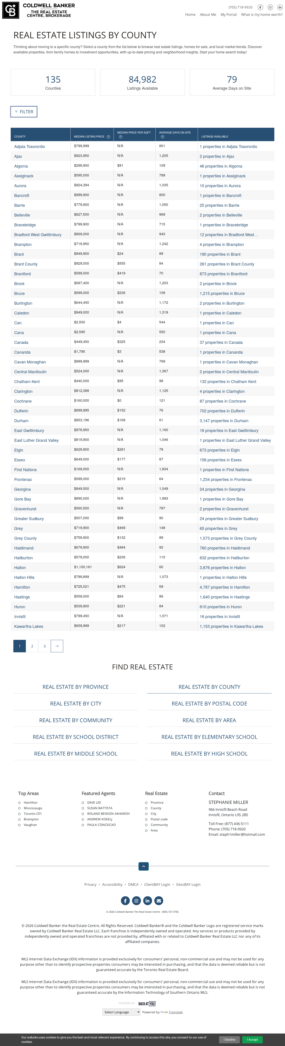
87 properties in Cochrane (223, 401)
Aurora (20, 185)
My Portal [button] (229, 14)
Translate (176, 1012)
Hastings (22, 597)
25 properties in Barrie (219, 205)
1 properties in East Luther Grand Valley (235, 440)
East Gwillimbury (29, 430)
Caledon (21, 313)
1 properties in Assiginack (223, 175)
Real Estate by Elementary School (209, 736)
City (153, 813)
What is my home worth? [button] (262, 14)
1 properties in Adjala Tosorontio (228, 146)
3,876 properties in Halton (223, 567)
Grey (18, 528)
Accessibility (112, 884)
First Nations (25, 469)
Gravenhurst (25, 508)
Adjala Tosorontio (29, 146)
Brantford (22, 273)
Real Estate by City (75, 703)
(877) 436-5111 (237, 823)
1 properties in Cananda (221, 352)
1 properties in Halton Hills (223, 577)
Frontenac (23, 479)
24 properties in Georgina (222, 489)
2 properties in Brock (218, 283)
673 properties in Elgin (220, 450)
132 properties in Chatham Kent (228, 381)
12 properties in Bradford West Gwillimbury (227, 234)
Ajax (18, 156)
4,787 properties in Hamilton (225, 587)
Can (18, 322)
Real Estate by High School (209, 753)
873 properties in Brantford (223, 273)
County (156, 808)
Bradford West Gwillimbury (37, 234)
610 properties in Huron (221, 606)
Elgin (18, 450)
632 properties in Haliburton (224, 557)
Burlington (23, 303)
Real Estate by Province (76, 686)
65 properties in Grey (218, 528)
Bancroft (21, 195)
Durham (21, 420)
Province (157, 802)
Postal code (159, 819)
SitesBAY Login (188, 884)
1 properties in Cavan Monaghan (229, 362)
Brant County (26, 264)
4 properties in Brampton (222, 244)
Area (154, 830)
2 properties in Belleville (221, 215)
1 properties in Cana (218, 332)
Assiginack (23, 175)
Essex (19, 459)
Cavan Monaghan (30, 362)
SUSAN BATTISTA (99, 808)
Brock (19, 283)
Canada (21, 342)
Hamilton (22, 587)
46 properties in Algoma (221, 166)
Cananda (22, 352)
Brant (19, 254)
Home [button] (190, 14)
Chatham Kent (27, 381)
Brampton (23, 244)
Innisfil (20, 616)
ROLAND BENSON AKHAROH (108, 813)
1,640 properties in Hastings (225, 597)
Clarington (23, 391)
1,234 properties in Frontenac (226, 479)
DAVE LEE (94, 802)
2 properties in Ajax (217, 156)
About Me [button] (208, 14)
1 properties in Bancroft (220, 195)
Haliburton (23, 557)
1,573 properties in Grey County (228, 538)
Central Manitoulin (30, 371)
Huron (19, 606)
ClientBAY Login (157, 884)
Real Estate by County (209, 686)
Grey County (25, 538)
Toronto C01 (33, 813)
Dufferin (21, 411)
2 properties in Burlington (222, 303)
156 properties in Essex (221, 459)
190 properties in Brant (220, 254)
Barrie (19, 205)
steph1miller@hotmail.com (242, 834)
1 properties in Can (217, 322)
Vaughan (30, 825)
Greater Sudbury (29, 518)
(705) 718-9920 (240, 7)
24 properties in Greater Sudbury (229, 518)
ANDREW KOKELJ (99, 819)
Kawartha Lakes (28, 626)
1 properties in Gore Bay (221, 499)
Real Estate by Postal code (209, 703)
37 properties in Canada (221, 342)
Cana (19, 332)
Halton (20, 567)
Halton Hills (24, 577)
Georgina (22, 489)
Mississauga (33, 808)
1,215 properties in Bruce (222, 293)
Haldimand (23, 548)
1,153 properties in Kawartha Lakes (231, 626)
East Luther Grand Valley (36, 440)
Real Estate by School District (75, 736)
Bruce (19, 293)
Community (159, 825)
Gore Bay (22, 499)
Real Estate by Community (75, 720)
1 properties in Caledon (220, 313)
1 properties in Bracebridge (224, 224)
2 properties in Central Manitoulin (229, 371)
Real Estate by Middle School (75, 753)
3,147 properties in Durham (224, 420)
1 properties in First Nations (224, 469)
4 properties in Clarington (222, 391)
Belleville (22, 215)
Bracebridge (25, 224)
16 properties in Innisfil (220, 616)
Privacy (90, 884)
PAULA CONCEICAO (101, 825)
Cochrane (23, 401)
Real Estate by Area (209, 720)
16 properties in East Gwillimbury (229, 430)
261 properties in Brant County (227, 264)
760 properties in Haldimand (225, 548)
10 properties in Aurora (220, 185)
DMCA (133, 884)
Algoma (21, 166)
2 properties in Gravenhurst (224, 508)
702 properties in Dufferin (222, 411)
